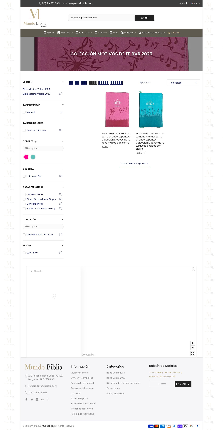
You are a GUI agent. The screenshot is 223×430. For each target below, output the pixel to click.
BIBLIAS (50, 32)
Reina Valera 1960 (115, 372)
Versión (27, 82)
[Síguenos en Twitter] (31, 399)
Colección (29, 219)
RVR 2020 (84, 32)
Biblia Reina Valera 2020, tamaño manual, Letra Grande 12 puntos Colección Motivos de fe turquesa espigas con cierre (150, 141)
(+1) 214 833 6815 (51, 3)
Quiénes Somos (79, 372)
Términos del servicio (82, 408)
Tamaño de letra (33, 123)
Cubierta (28, 168)
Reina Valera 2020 (115, 377)
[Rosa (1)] (26, 157)
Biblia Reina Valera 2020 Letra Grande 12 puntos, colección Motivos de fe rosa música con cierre (116, 138)
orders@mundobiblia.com (79, 3)
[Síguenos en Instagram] (37, 399)
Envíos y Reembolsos (82, 377)
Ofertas (175, 32)
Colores (28, 141)
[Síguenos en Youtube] (42, 399)
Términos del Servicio (82, 388)
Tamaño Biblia (31, 104)
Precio (27, 245)
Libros (101, 32)
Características (33, 187)
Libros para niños (115, 393)
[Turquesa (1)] (33, 157)
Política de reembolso (82, 413)
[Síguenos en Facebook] (26, 399)
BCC (115, 32)
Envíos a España (79, 398)
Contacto (76, 393)
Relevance (176, 82)
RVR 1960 (66, 32)
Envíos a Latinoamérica (83, 403)
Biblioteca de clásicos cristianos (123, 383)
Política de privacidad (82, 383)
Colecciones (113, 388)
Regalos (129, 32)
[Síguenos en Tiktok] (48, 399)
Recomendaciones (153, 32)
